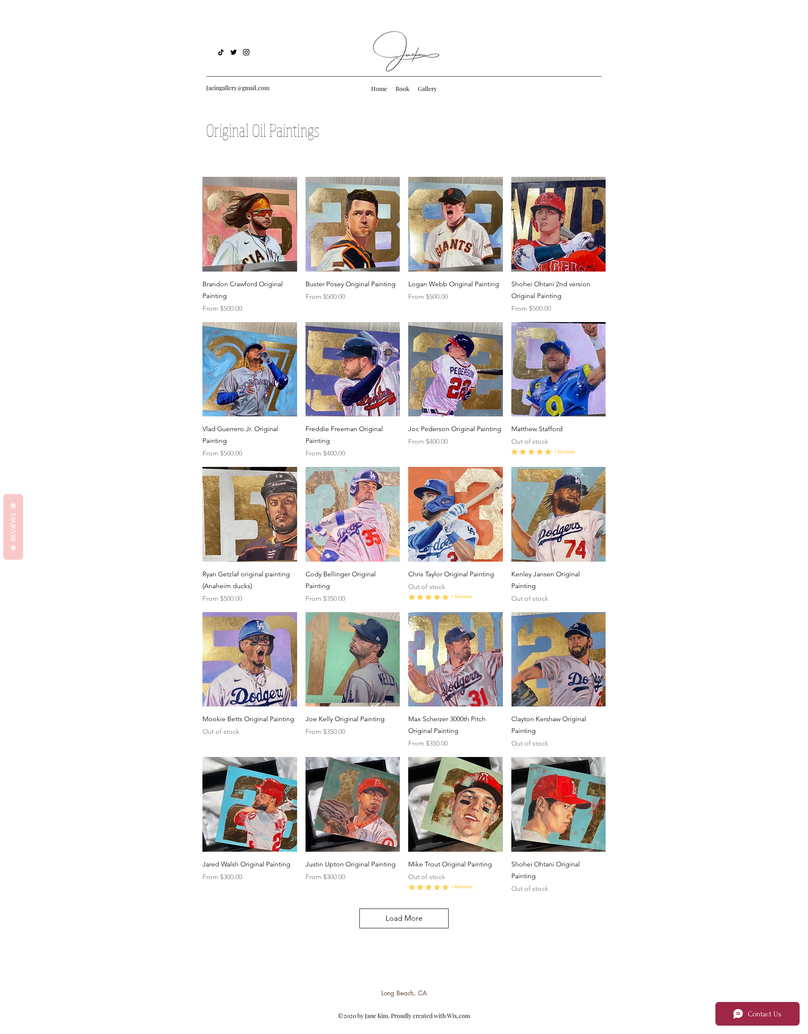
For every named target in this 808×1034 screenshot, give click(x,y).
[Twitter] (233, 52)
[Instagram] (246, 52)
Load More (404, 918)
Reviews (13, 527)
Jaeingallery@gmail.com (237, 88)
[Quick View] (249, 224)
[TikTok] (221, 52)
